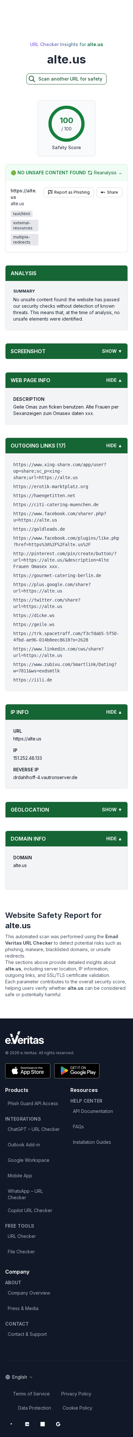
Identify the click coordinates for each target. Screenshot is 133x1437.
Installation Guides (92, 1142)
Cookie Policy (77, 1408)
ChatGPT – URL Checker (34, 1129)
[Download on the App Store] (27, 1070)
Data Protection (34, 1408)
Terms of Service (31, 1393)
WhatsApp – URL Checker (25, 1194)
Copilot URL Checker (30, 1210)
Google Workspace (28, 1160)
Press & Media (23, 1308)
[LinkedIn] (27, 1424)
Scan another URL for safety (70, 79)
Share (112, 192)
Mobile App (20, 1175)
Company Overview (29, 1293)
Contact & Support (27, 1334)
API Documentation (93, 1111)
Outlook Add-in (24, 1144)
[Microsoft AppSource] (42, 1424)
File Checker (21, 1251)
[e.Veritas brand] (66, 1037)
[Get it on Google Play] (76, 1070)
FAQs (78, 1126)
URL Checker (22, 1236)
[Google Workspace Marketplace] (58, 1424)
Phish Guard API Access (33, 1103)
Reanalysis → (108, 172)
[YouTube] (11, 1424)
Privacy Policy (76, 1393)
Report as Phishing (72, 192)
